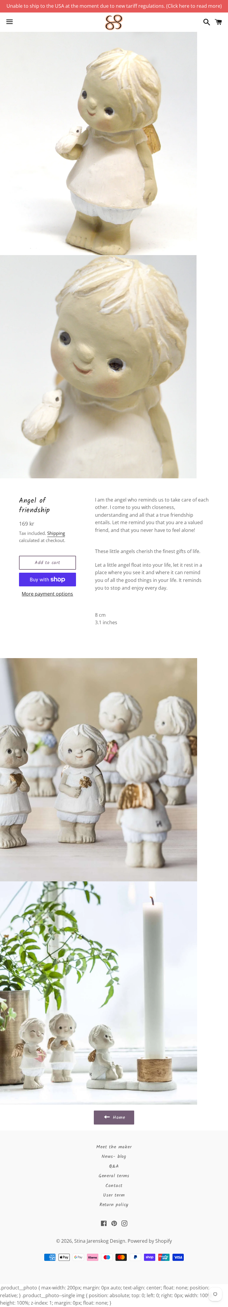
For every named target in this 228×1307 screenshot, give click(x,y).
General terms (114, 1176)
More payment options (47, 594)
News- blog (114, 1156)
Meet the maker (114, 1147)
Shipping (56, 533)
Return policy (114, 1204)
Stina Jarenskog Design (99, 1241)
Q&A (114, 1166)
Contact (114, 1185)
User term (114, 1195)
